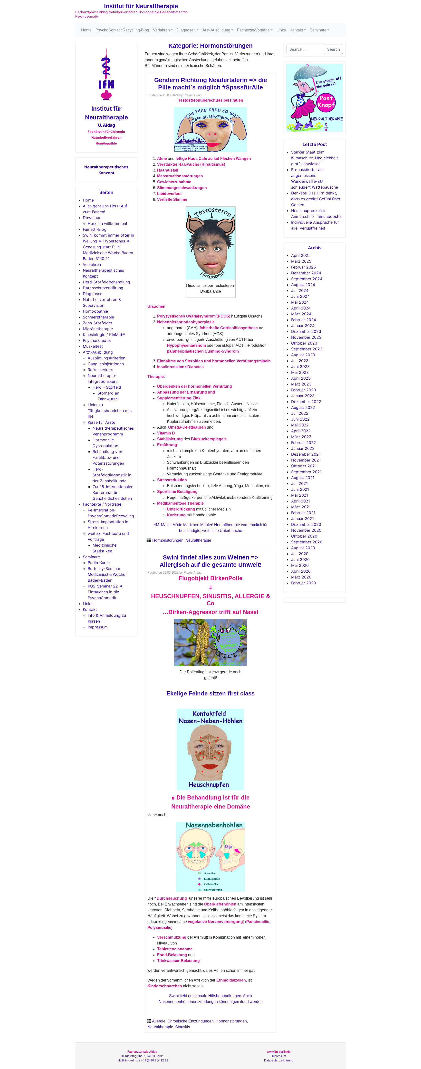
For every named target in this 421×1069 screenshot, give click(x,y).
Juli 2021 (299, 483)
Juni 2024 (300, 296)
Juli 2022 (299, 413)
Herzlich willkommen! (107, 223)
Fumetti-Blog (94, 229)
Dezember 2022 (306, 401)
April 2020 (301, 571)
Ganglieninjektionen (106, 363)
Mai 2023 (300, 372)
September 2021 (306, 471)
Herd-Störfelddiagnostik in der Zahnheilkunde (112, 475)
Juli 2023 (299, 360)
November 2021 (306, 460)
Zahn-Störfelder (97, 322)
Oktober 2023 (304, 343)
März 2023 (301, 384)
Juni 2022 (300, 419)
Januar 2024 (303, 325)
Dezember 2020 (306, 524)
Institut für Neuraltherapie (141, 6)
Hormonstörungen (167, 540)
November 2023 (306, 337)
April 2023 (301, 378)
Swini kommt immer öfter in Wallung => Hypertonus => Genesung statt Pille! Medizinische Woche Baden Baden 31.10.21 (108, 247)
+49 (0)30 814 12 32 (154, 1060)
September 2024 (306, 278)
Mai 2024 (300, 302)
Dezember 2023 (306, 331)
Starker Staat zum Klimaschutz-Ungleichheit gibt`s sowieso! (314, 158)
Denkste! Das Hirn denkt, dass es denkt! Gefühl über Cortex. (315, 199)
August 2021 (302, 477)
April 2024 (301, 308)
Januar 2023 (303, 395)
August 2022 (303, 407)
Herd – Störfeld (107, 387)
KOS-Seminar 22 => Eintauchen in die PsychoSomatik (105, 592)
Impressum (98, 627)
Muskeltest (93, 346)
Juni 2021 (300, 489)
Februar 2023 (303, 389)
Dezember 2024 (306, 272)
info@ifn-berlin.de (128, 1060)
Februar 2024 (303, 319)
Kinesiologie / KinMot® (104, 334)
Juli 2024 (299, 290)
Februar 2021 (303, 512)
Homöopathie (95, 311)
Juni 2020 (300, 559)
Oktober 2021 (303, 465)
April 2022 (301, 430)
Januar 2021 (302, 518)
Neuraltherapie (198, 540)
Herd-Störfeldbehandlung (106, 281)
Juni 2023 (300, 366)
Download (92, 217)
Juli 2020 (299, 553)
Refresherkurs (100, 369)
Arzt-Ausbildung (216, 30)
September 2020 (306, 541)
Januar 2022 (303, 448)
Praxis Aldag (192, 95)
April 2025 (301, 255)
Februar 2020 (303, 582)
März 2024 (301, 313)
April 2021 (300, 501)
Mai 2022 (300, 425)
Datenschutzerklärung (103, 287)
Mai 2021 (299, 495)
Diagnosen (186, 30)
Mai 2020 (300, 565)
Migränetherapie (98, 328)
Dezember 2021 (305, 454)
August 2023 (303, 354)
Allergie (158, 1021)
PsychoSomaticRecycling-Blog (122, 30)
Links (281, 30)
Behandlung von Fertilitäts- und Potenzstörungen (108, 457)
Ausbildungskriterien (106, 358)
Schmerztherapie (98, 317)
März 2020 (301, 577)
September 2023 (306, 349)
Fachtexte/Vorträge (253, 30)
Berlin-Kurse (99, 562)
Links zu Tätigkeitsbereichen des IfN (110, 410)
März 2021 (301, 506)
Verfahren (161, 30)
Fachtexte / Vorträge (102, 504)
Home (86, 30)
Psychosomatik (97, 340)
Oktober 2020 (304, 536)
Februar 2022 (303, 442)
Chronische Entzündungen (190, 1021)
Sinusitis (182, 1027)
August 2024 (303, 284)
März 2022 (301, 436)
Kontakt (296, 30)
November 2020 (306, 530)
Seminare (318, 30)
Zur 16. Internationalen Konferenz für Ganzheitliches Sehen (113, 492)
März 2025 (301, 261)
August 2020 (303, 547)
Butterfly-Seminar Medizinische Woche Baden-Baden (106, 574)
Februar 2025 (303, 267)
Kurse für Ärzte (101, 422)
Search (333, 49)
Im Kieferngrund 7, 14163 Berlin (142, 1056)
